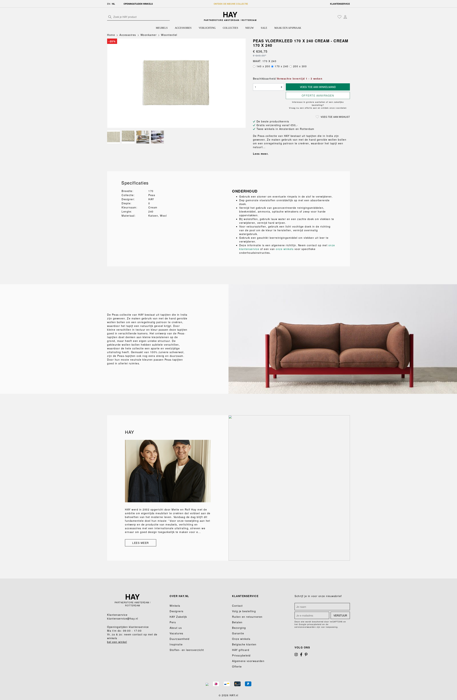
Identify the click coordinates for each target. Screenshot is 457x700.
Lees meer (140, 543)
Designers (177, 611)
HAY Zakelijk (178, 616)
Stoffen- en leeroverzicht (187, 650)
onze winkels (284, 249)
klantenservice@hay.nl (122, 618)
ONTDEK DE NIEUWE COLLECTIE (231, 3)
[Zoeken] (110, 16)
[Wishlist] (339, 16)
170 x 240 (281, 66)
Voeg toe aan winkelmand (318, 87)
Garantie (238, 633)
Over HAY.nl (179, 596)
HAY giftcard (240, 650)
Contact (237, 605)
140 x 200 (263, 66)
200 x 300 (300, 66)
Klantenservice (340, 3)
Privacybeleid (241, 655)
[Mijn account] (345, 16)
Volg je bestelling (244, 611)
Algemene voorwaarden (248, 661)
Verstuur (340, 615)
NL (113, 3)
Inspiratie (176, 644)
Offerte (237, 666)
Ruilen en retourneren (247, 616)
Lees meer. (261, 153)
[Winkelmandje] (349, 17)
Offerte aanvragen (318, 95)
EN (108, 3)
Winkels (175, 605)
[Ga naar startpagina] (230, 14)
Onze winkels (241, 639)
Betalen (237, 622)
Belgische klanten (244, 644)
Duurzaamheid (179, 639)
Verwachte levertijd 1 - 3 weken (300, 78)
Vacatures (176, 633)
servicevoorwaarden (305, 627)
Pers (173, 622)
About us (176, 628)
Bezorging (239, 628)
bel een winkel (117, 642)
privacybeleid (314, 624)
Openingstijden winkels (138, 3)
